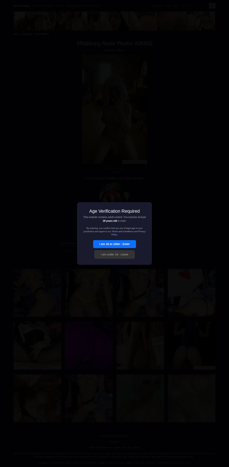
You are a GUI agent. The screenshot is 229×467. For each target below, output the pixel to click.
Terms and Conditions (122, 231)
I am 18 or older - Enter (114, 244)
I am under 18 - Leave (114, 254)
